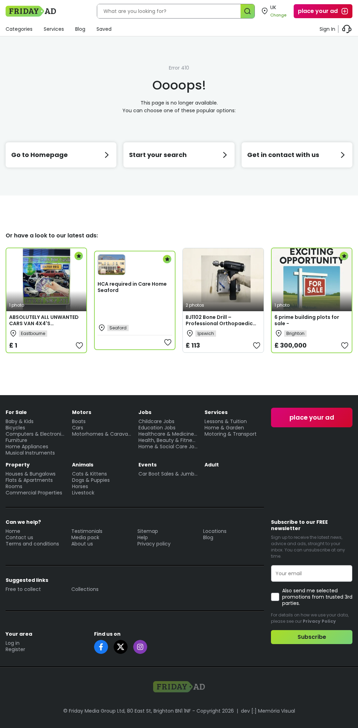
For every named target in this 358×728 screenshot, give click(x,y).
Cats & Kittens (89, 474)
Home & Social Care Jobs (168, 446)
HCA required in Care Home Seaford (132, 287)
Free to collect (23, 589)
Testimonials (86, 531)
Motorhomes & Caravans (101, 434)
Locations (215, 531)
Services (54, 29)
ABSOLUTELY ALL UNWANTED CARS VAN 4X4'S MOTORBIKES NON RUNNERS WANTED (44, 327)
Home (13, 531)
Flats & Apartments (29, 480)
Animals (82, 465)
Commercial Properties (34, 493)
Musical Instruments (30, 453)
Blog (80, 29)
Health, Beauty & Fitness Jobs (168, 440)
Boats (79, 421)
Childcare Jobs (156, 421)
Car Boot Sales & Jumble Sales (168, 474)
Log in (13, 643)
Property (18, 465)
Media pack (85, 537)
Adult (212, 465)
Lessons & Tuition (226, 421)
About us (82, 543)
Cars (77, 427)
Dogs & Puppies (91, 480)
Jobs (144, 412)
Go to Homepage (39, 154)
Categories (19, 29)
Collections (85, 589)
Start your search (158, 154)
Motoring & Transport (231, 434)
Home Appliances (27, 446)
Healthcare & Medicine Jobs (168, 434)
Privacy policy (154, 543)
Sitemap (147, 531)
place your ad (318, 11)
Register (15, 649)
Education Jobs (157, 427)
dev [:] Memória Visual (268, 710)
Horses (80, 486)
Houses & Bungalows (31, 474)
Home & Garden (224, 427)
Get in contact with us (283, 154)
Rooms (14, 486)
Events (147, 465)
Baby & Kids (20, 421)
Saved (104, 29)
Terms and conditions (32, 543)
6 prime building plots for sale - (306, 320)
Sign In (327, 29)
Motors (81, 412)
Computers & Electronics (35, 434)
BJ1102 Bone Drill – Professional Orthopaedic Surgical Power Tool (219, 323)
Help (142, 537)
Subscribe (312, 637)
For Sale (16, 412)
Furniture (16, 440)
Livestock (83, 493)
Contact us (19, 537)
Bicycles (15, 427)
